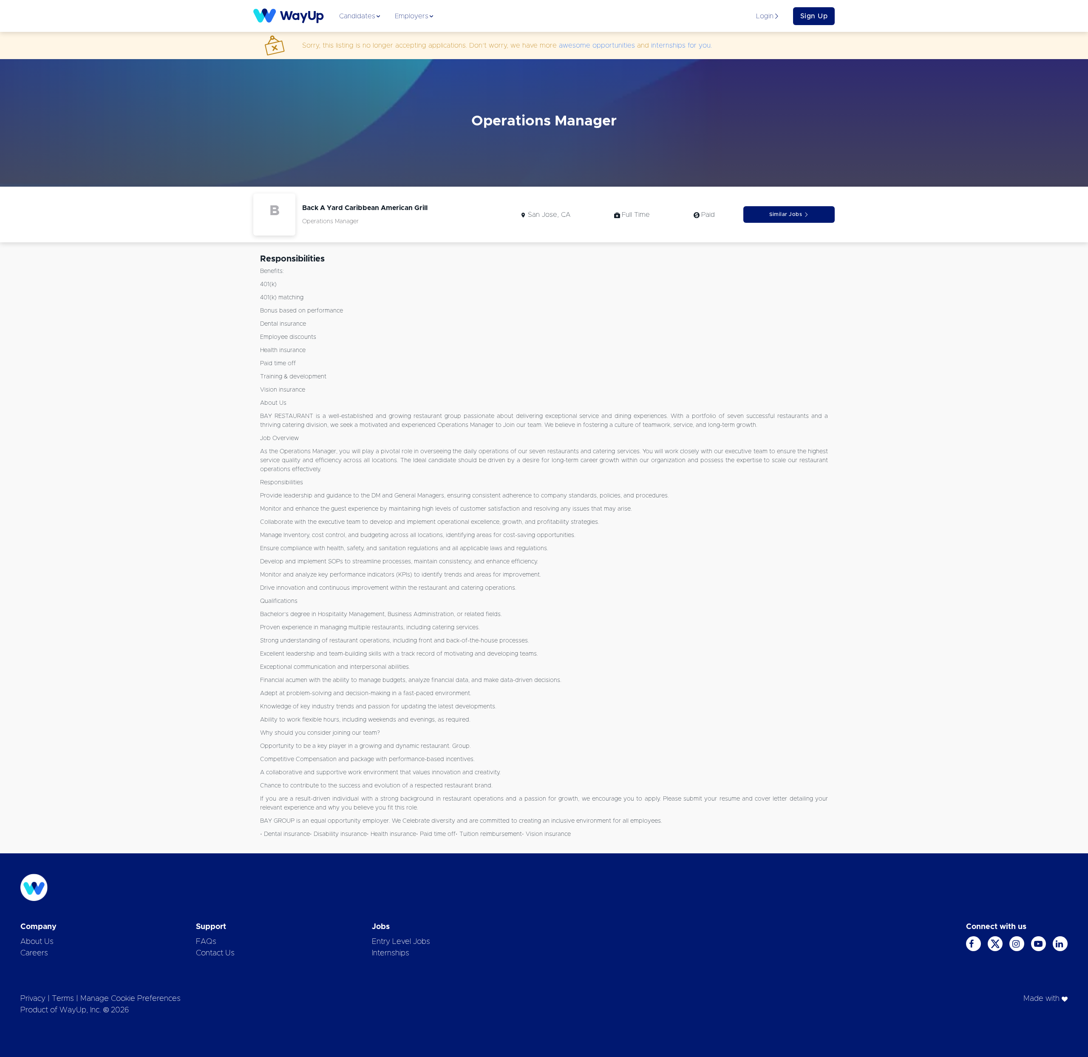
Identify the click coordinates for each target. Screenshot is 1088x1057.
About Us (37, 942)
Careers (34, 953)
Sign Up (814, 16)
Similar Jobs (785, 214)
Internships (390, 953)
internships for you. (681, 45)
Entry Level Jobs (401, 942)
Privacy (32, 999)
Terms (63, 999)
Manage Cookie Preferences (130, 999)
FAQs (206, 942)
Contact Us (215, 953)
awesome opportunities (597, 45)
